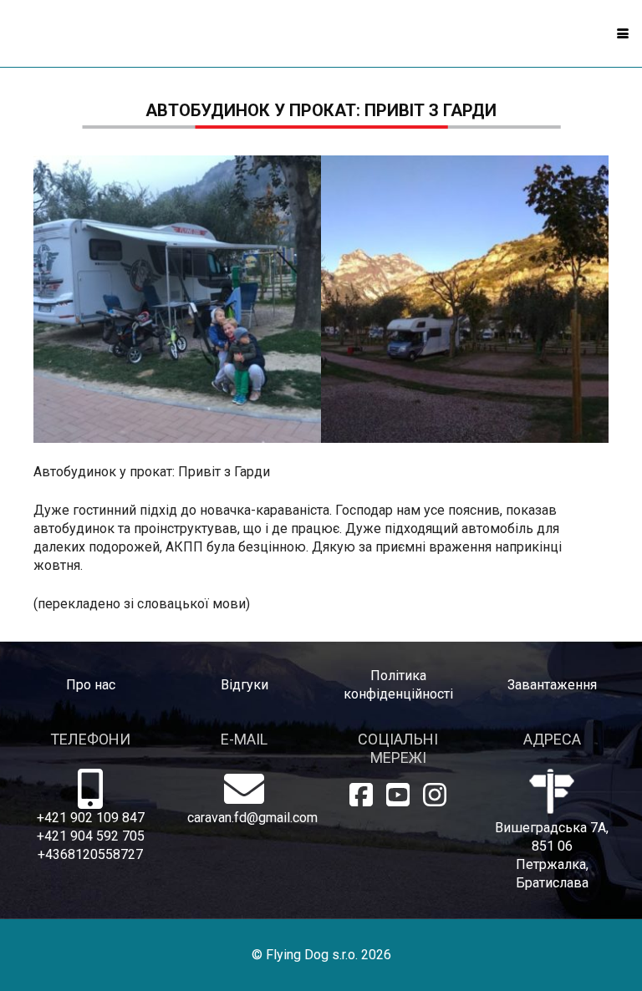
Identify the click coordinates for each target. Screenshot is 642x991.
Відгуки (244, 685)
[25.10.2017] (177, 299)
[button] (622, 33)
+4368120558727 (90, 854)
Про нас (90, 685)
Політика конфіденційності (398, 685)
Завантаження (552, 685)
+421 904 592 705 (91, 836)
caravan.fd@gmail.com (244, 818)
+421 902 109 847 (91, 818)
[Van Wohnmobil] (465, 299)
